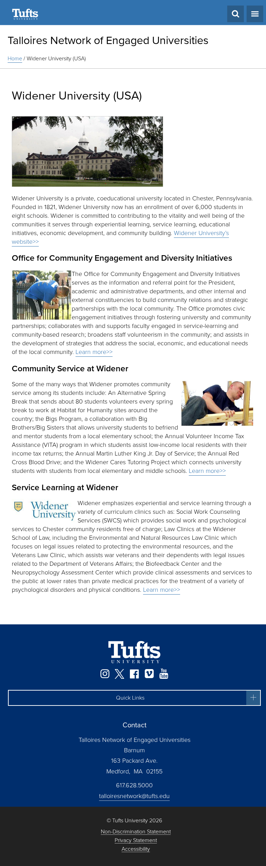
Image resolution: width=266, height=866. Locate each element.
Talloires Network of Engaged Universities (108, 40)
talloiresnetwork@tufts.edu (134, 795)
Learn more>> (94, 351)
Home (15, 58)
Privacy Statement (136, 840)
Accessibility (136, 849)
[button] (134, 698)
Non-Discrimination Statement (136, 832)
